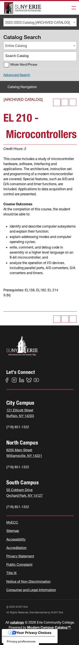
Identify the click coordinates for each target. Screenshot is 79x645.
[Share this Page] (56, 102)
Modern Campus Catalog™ (49, 627)
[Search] (72, 56)
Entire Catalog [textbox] (16, 46)
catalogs (17, 622)
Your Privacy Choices (33, 633)
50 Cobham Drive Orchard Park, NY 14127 (24, 493)
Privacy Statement (20, 556)
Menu (72, 8)
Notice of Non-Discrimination (28, 581)
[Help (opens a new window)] (72, 102)
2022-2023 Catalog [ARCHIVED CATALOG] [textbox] (37, 22)
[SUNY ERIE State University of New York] (22, 8)
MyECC (12, 522)
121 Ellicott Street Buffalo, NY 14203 (20, 413)
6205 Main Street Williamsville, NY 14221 (24, 453)
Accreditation (16, 548)
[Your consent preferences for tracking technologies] (21, 641)
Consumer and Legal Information (31, 590)
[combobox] (40, 22)
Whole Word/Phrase (23, 64)
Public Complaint (19, 564)
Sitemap (12, 531)
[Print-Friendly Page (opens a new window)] (64, 102)
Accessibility (15, 539)
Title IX (11, 573)
